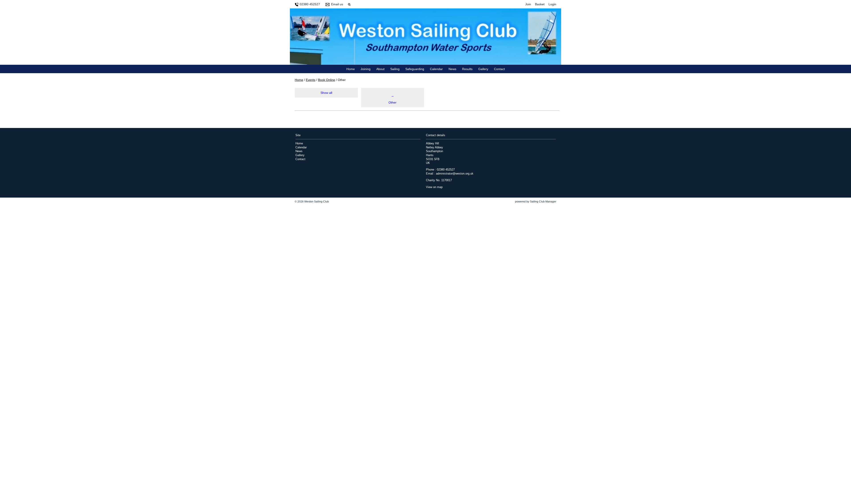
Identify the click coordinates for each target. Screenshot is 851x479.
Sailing (395, 69)
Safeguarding (414, 69)
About (380, 69)
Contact (499, 69)
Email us (337, 4)
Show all (326, 92)
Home (350, 69)
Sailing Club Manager (543, 201)
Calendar (436, 69)
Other (392, 99)
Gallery (483, 69)
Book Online (326, 80)
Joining (366, 69)
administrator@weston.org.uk (454, 173)
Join (528, 4)
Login (552, 4)
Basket (540, 4)
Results (467, 69)
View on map (434, 187)
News (452, 69)
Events (310, 80)
